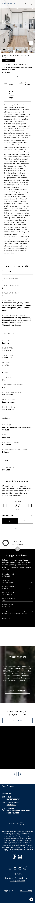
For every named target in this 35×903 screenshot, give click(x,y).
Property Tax (7, 592)
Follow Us (17, 720)
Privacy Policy (26, 891)
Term (4, 580)
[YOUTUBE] (20, 868)
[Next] (30, 505)
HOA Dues (6, 604)
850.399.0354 (11, 805)
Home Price (6, 574)
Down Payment (8, 586)
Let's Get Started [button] (17, 691)
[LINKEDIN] (15, 868)
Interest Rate (7, 598)
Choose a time (7, 515)
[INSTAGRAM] (10, 868)
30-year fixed (7, 582)
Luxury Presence (17, 881)
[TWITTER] (25, 868)
